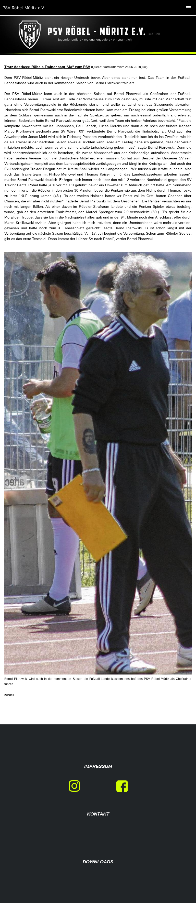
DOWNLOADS (98, 861)
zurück (9, 695)
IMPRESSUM (98, 766)
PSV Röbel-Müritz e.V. (24, 7)
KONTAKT (98, 814)
